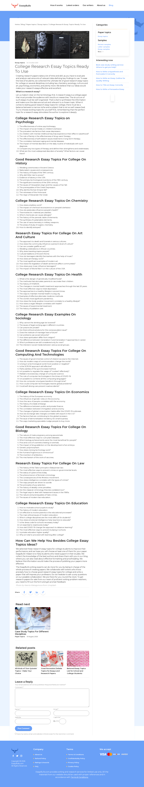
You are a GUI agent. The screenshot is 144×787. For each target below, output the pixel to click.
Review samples (104, 44)
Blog (111, 5)
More (99, 51)
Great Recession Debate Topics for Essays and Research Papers (51, 670)
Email (56, 709)
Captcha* (57, 717)
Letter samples (104, 47)
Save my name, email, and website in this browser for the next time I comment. (45, 734)
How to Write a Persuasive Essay (110, 89)
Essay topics (103, 36)
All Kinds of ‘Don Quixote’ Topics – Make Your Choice (26, 670)
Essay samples (104, 49)
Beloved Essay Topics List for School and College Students (76, 670)
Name (17, 709)
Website (18, 717)
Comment (19, 687)
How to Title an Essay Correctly (109, 85)
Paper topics (104, 32)
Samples (102, 40)
